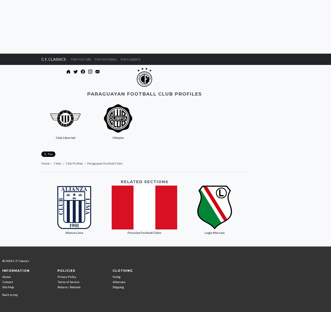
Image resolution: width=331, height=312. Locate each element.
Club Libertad (65, 137)
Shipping (118, 287)
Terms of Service (68, 282)
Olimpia (118, 137)
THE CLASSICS (130, 59)
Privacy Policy (66, 276)
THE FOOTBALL (105, 59)
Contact (7, 282)
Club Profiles (74, 163)
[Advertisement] (115, 27)
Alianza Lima (74, 232)
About (6, 276)
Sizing (116, 276)
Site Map (8, 287)
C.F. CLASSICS (53, 59)
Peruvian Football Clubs (144, 232)
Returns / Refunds (69, 287)
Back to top (10, 294)
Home (45, 163)
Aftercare (119, 282)
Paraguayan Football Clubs (105, 163)
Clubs (57, 163)
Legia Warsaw (215, 232)
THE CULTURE (80, 59)
